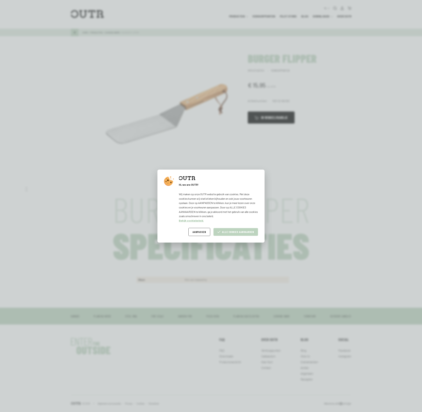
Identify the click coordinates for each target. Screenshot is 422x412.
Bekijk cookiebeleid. (191, 220)
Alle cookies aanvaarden (238, 231)
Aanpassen (199, 231)
